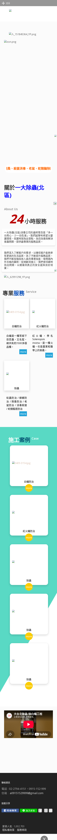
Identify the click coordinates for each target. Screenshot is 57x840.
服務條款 (22, 830)
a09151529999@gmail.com (26, 793)
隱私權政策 (8, 830)
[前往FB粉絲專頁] (10, 810)
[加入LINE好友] (28, 810)
